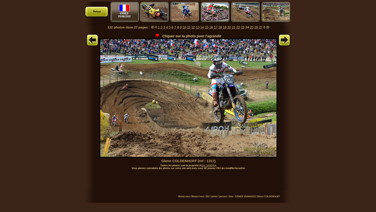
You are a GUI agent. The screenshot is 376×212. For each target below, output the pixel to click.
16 (211, 27)
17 (215, 27)
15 (206, 27)
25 (251, 27)
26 (256, 27)
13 (197, 27)
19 (224, 27)
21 (233, 27)
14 (202, 27)
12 (193, 27)
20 (229, 27)
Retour (97, 11)
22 (238, 27)
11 (188, 27)
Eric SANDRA (208, 165)
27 (260, 27)
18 (220, 27)
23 (242, 27)
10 (184, 27)
